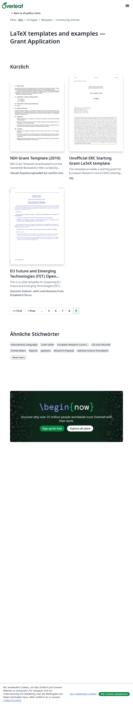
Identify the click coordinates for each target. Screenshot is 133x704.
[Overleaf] (12, 5)
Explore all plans (80, 428)
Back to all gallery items (26, 13)
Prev (31, 311)
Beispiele (46, 20)
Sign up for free (52, 428)
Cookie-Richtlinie (12, 700)
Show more (18, 357)
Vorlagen (32, 20)
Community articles (68, 20)
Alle (20, 20)
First (17, 311)
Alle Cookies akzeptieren (114, 694)
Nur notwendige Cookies (83, 693)
